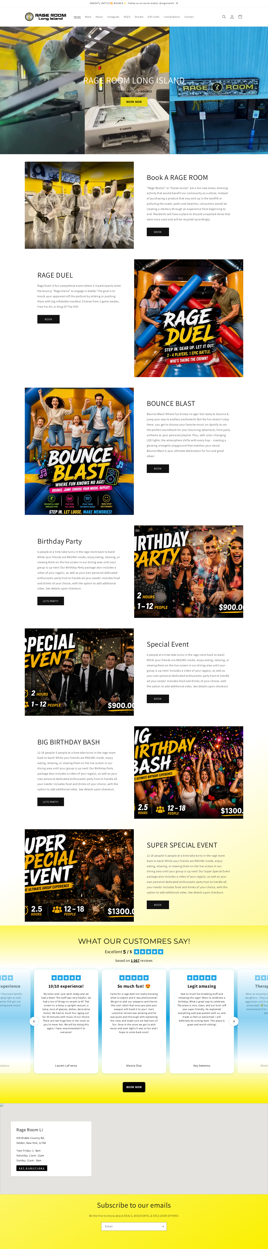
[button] (224, 17)
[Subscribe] (163, 1226)
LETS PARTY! (51, 601)
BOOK (158, 232)
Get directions (32, 1168)
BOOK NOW (134, 102)
